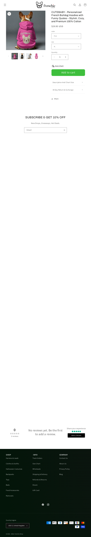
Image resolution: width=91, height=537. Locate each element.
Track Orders (37, 458)
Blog (61, 474)
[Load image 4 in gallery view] (36, 56)
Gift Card (36, 490)
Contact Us (63, 458)
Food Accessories (12, 490)
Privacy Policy (64, 469)
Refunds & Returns (40, 480)
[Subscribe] (64, 130)
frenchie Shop (19, 534)
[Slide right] (43, 56)
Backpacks (10, 474)
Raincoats (9, 496)
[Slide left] (8, 56)
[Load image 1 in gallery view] (15, 56)
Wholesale (37, 469)
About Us (62, 464)
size (52, 42)
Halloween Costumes (14, 469)
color (53, 31)
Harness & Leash (12, 458)
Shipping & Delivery (40, 474)
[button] (5, 4)
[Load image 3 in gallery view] (29, 56)
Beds (8, 485)
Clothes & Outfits (12, 464)
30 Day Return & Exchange (63, 90)
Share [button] (56, 99)
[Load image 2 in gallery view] (22, 56)
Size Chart (36, 464)
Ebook (35, 485)
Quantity (54, 52)
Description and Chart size (63, 82)
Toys (7, 480)
